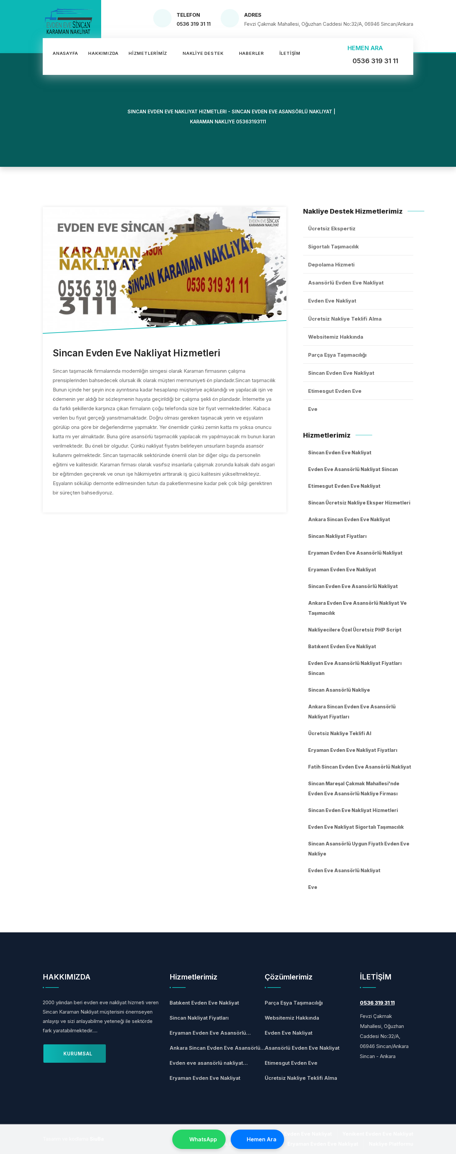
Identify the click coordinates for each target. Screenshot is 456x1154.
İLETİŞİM (289, 53)
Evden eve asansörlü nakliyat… (209, 1063)
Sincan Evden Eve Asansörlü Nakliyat (353, 586)
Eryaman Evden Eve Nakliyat (342, 569)
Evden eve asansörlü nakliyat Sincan (353, 469)
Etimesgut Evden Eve (335, 391)
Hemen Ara (261, 1139)
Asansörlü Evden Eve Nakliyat (346, 282)
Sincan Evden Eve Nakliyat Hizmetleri (353, 810)
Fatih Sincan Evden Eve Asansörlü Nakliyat (359, 767)
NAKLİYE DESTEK (203, 53)
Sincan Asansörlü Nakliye (339, 690)
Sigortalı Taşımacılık (333, 246)
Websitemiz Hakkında (335, 337)
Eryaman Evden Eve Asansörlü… (210, 1033)
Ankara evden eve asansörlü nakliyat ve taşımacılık (357, 608)
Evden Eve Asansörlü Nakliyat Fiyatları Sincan (355, 668)
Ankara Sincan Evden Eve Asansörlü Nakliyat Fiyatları (352, 711)
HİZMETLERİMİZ (148, 53)
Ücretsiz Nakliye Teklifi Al (339, 733)
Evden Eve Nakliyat (332, 301)
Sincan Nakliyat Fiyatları (337, 536)
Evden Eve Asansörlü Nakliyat (344, 870)
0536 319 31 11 (194, 24)
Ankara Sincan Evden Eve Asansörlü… (217, 1048)
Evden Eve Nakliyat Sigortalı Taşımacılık (356, 827)
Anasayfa (65, 53)
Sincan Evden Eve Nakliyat (341, 373)
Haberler (251, 53)
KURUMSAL (77, 1053)
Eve (312, 409)
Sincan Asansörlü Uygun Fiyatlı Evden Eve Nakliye (358, 848)
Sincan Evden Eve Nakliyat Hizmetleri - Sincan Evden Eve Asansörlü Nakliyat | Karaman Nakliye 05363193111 (230, 116)
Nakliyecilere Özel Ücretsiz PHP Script (355, 629)
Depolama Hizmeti (331, 264)
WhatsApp (203, 1139)
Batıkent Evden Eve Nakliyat (342, 646)
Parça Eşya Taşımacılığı (337, 355)
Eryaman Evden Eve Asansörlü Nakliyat (355, 553)
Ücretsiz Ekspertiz (332, 228)
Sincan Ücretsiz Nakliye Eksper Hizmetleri (359, 502)
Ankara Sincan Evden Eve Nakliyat (349, 519)
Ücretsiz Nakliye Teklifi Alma (345, 319)
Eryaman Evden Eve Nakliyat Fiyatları (352, 750)
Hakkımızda (103, 53)
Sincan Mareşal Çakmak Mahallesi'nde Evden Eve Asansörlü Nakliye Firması (353, 788)
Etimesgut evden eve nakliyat (344, 486)
